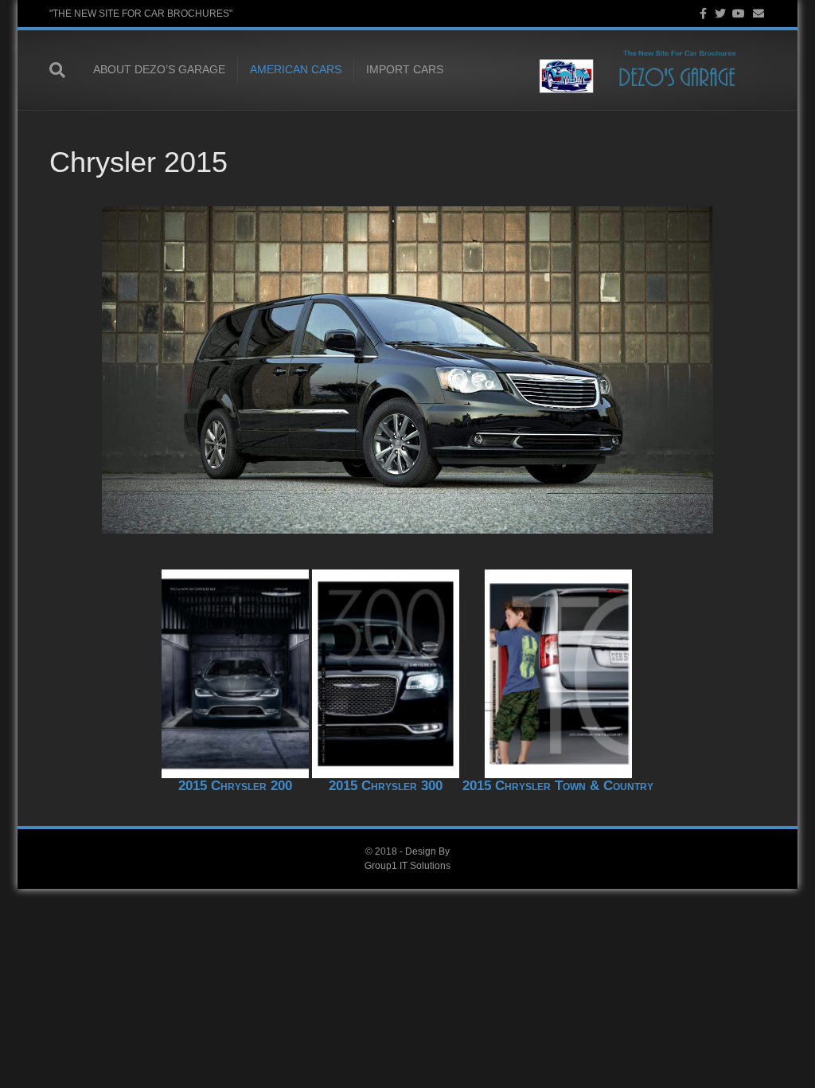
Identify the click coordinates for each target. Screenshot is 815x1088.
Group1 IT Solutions (407, 865)
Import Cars (404, 69)
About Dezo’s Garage (159, 69)
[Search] (65, 70)
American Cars (295, 69)
